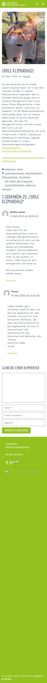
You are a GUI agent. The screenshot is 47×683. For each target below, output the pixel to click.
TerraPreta (24, 177)
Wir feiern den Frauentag (19, 181)
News (20, 169)
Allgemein (10, 169)
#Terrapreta (26, 157)
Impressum (11, 443)
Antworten (11, 280)
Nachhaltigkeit (34, 173)
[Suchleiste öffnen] (37, 4)
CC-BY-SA (6, 679)
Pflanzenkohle (9, 177)
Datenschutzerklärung (17, 447)
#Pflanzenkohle (11, 157)
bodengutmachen (14, 173)
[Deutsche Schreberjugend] (13, 4)
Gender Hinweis (14, 454)
